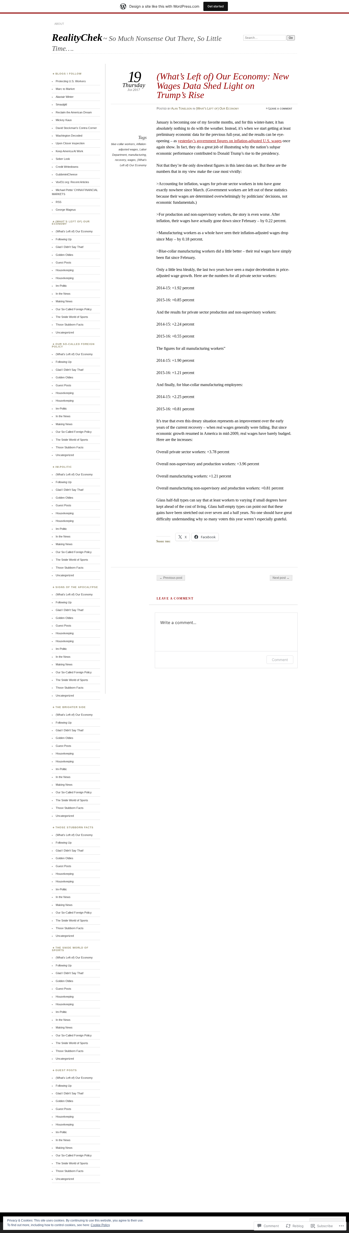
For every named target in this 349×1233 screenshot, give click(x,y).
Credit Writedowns (67, 166)
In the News (63, 293)
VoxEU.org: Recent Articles (72, 182)
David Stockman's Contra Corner (76, 127)
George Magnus (66, 209)
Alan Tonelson (181, 108)
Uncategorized (65, 332)
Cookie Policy (100, 1225)
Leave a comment (280, 108)
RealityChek (77, 37)
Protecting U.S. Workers (71, 81)
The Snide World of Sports (72, 316)
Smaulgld (61, 104)
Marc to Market (65, 88)
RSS (58, 201)
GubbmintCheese (66, 174)
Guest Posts (63, 262)
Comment (280, 659)
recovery (120, 159)
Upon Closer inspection (70, 143)
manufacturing (137, 154)
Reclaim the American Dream (74, 112)
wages (131, 159)
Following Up (64, 239)
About (59, 23)
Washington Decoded (69, 135)
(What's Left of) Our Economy (217, 108)
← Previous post (170, 578)
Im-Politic (61, 285)
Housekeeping (65, 270)
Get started (215, 6)
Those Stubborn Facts (70, 324)
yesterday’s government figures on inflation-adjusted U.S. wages (230, 141)
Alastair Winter (65, 96)
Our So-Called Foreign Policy (74, 309)
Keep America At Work (69, 151)
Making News (64, 301)
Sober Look (63, 158)
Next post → (281, 578)
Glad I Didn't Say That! (70, 246)
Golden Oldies (64, 254)
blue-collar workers (123, 144)
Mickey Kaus (64, 120)
